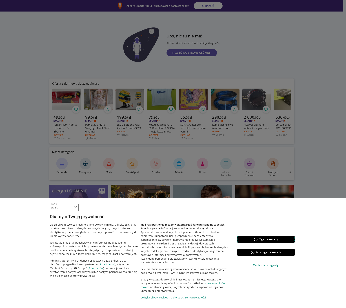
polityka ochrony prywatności (188, 297)
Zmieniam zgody (266, 265)
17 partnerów (106, 264)
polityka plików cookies (154, 297)
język (54, 203)
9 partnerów (95, 268)
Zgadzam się (269, 239)
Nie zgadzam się (269, 252)
